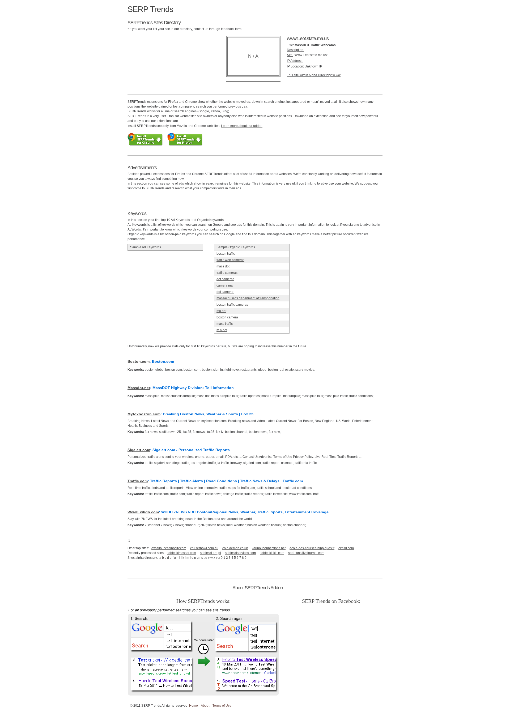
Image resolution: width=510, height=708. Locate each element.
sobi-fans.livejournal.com (306, 553)
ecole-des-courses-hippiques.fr (312, 548)
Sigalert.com (139, 450)
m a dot (221, 330)
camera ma (224, 285)
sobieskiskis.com (272, 553)
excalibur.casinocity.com (168, 548)
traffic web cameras (230, 260)
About (205, 705)
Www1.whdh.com (143, 512)
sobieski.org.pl (210, 553)
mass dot (223, 266)
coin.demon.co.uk (235, 548)
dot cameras (225, 279)
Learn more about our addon (241, 126)
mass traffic (224, 324)
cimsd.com (346, 548)
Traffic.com (138, 481)
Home (193, 705)
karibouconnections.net (269, 548)
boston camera (227, 317)
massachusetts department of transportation (247, 298)
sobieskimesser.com (181, 553)
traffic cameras (226, 273)
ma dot (221, 311)
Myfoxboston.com (144, 414)
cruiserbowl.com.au (204, 548)
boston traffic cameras (232, 304)
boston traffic (225, 253)
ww (338, 75)
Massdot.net (139, 388)
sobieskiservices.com (240, 553)
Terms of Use (221, 705)
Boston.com (139, 361)
